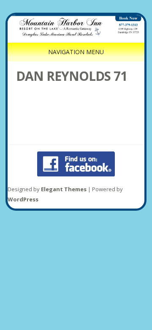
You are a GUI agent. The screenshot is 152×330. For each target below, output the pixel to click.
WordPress (23, 199)
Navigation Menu (76, 52)
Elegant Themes (64, 189)
